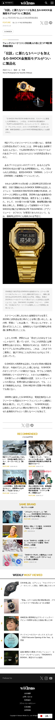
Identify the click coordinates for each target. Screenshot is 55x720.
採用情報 (27, 710)
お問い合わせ (27, 697)
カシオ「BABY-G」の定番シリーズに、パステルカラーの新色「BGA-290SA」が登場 (36, 543)
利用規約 (27, 700)
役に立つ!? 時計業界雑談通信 (27, 18)
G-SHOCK (8, 32)
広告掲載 (27, 707)
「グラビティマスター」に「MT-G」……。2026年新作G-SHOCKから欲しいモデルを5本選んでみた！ (37, 514)
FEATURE (12, 18)
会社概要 (27, 693)
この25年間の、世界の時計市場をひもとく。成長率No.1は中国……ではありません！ (14, 488)
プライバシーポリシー (27, 703)
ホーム (5, 18)
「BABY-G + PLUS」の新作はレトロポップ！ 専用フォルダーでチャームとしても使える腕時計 (38, 557)
